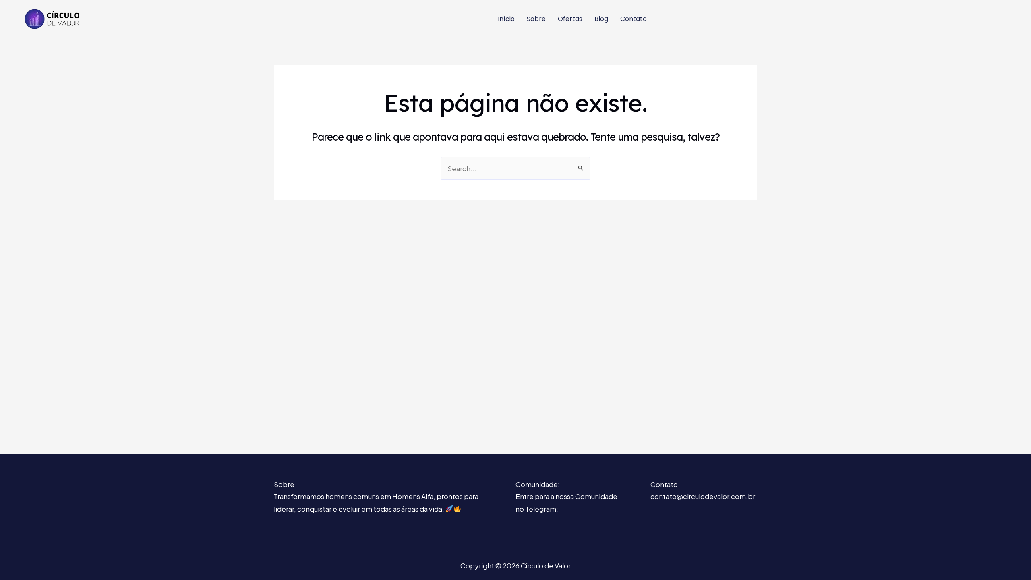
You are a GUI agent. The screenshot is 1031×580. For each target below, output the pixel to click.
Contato (633, 18)
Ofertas (570, 18)
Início (506, 18)
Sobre (536, 18)
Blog (601, 18)
